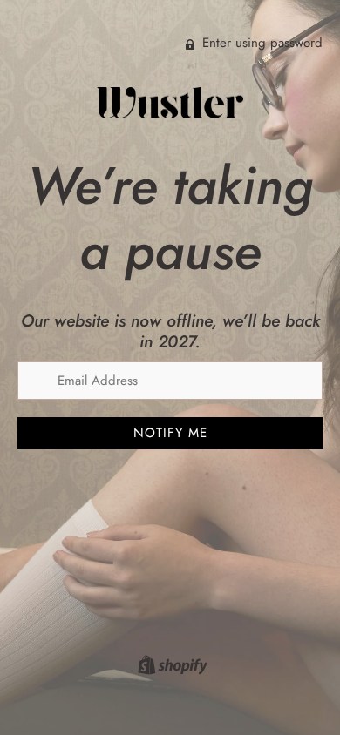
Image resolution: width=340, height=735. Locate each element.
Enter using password (260, 42)
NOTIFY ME (170, 432)
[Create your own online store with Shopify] (170, 668)
